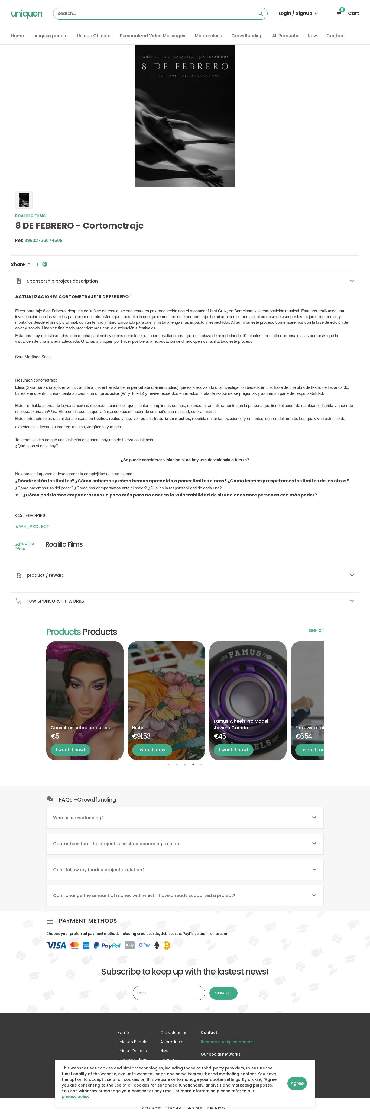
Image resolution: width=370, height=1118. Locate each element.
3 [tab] (185, 764)
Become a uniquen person (227, 1042)
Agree (297, 1083)
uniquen (26, 13)
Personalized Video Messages (152, 36)
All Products (285, 36)
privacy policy (75, 1096)
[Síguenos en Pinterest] (44, 264)
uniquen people (50, 36)
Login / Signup (296, 13)
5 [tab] (201, 764)
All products (171, 1042)
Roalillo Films (30, 216)
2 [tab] (177, 764)
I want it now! (72, 750)
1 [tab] (168, 764)
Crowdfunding (247, 36)
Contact (335, 36)
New (312, 36)
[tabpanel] (87, 700)
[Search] (261, 14)
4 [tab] (193, 764)
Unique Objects (94, 36)
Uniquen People (132, 1042)
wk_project (34, 526)
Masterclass (208, 36)
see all (316, 630)
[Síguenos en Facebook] (38, 264)
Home (17, 36)
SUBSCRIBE (223, 993)
